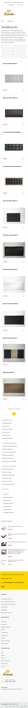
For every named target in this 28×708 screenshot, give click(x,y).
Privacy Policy (4, 663)
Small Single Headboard (8, 497)
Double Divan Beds (6, 432)
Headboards (6, 494)
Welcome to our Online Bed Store (14, 2)
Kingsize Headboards (7, 509)
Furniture (3, 638)
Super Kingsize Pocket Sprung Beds (9, 461)
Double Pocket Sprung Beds (7, 455)
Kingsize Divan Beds (6, 435)
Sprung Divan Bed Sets (7, 420)
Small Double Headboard (8, 503)
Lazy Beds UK (5, 704)
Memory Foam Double (6, 478)
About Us (3, 658)
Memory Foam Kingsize (7, 481)
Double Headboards (7, 506)
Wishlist (3, 629)
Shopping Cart (12, 5)
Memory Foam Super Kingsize (8, 484)
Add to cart (23, 90)
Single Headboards (7, 500)
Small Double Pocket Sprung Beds (9, 452)
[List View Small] (15, 47)
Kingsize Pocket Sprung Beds (8, 458)
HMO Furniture (4, 643)
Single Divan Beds (5, 426)
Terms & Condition (5, 660)
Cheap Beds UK (4, 635)
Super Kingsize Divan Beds (7, 438)
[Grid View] (12, 47)
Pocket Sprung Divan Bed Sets (9, 443)
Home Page (4, 621)
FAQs (2, 652)
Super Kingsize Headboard (8, 512)
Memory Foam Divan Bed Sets (9, 466)
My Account (20, 5)
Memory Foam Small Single (7, 469)
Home (2, 21)
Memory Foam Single (6, 472)
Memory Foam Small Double (8, 475)
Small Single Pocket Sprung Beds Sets (9, 446)
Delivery (3, 655)
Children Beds (5, 489)
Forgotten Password (5, 627)
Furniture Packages (5, 640)
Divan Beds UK (4, 632)
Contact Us (3, 666)
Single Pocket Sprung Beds (7, 449)
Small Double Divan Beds (7, 429)
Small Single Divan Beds (7, 423)
